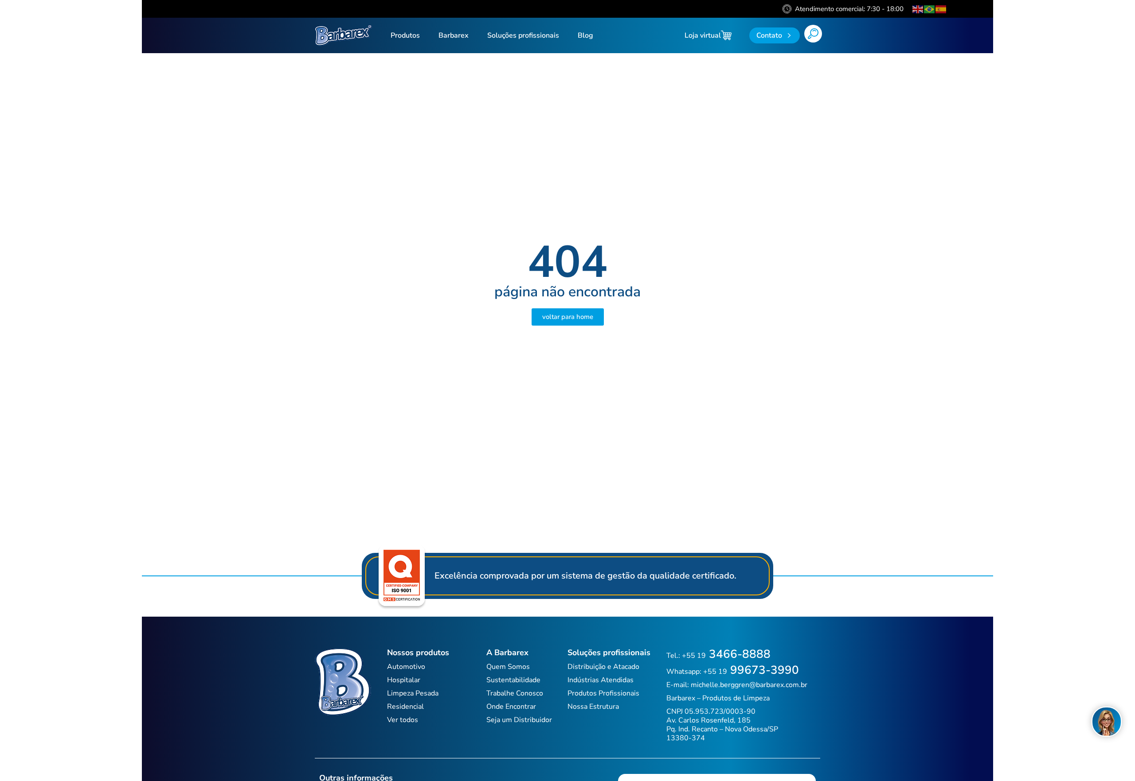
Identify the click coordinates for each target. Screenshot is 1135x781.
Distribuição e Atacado (603, 667)
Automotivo (406, 667)
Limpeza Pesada (412, 693)
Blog (585, 35)
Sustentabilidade (513, 680)
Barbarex (453, 35)
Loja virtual (703, 35)
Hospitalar (403, 680)
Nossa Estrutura (593, 706)
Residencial (405, 706)
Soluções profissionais (523, 35)
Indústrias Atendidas (601, 680)
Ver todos (402, 720)
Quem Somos (508, 667)
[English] (918, 9)
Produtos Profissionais (603, 693)
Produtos (405, 35)
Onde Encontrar (511, 706)
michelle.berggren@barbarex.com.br (749, 685)
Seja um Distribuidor (519, 720)
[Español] (941, 9)
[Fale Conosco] (1106, 721)
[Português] (929, 9)
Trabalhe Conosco (514, 693)
